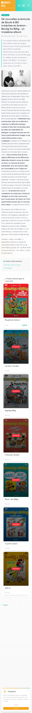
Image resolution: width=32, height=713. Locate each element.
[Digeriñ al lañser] (28, 5)
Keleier (5, 605)
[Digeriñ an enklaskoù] (19, 5)
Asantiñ (16, 708)
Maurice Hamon (16, 265)
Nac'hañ (16, 705)
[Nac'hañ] (28, 691)
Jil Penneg (6, 265)
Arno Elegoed (7, 268)
